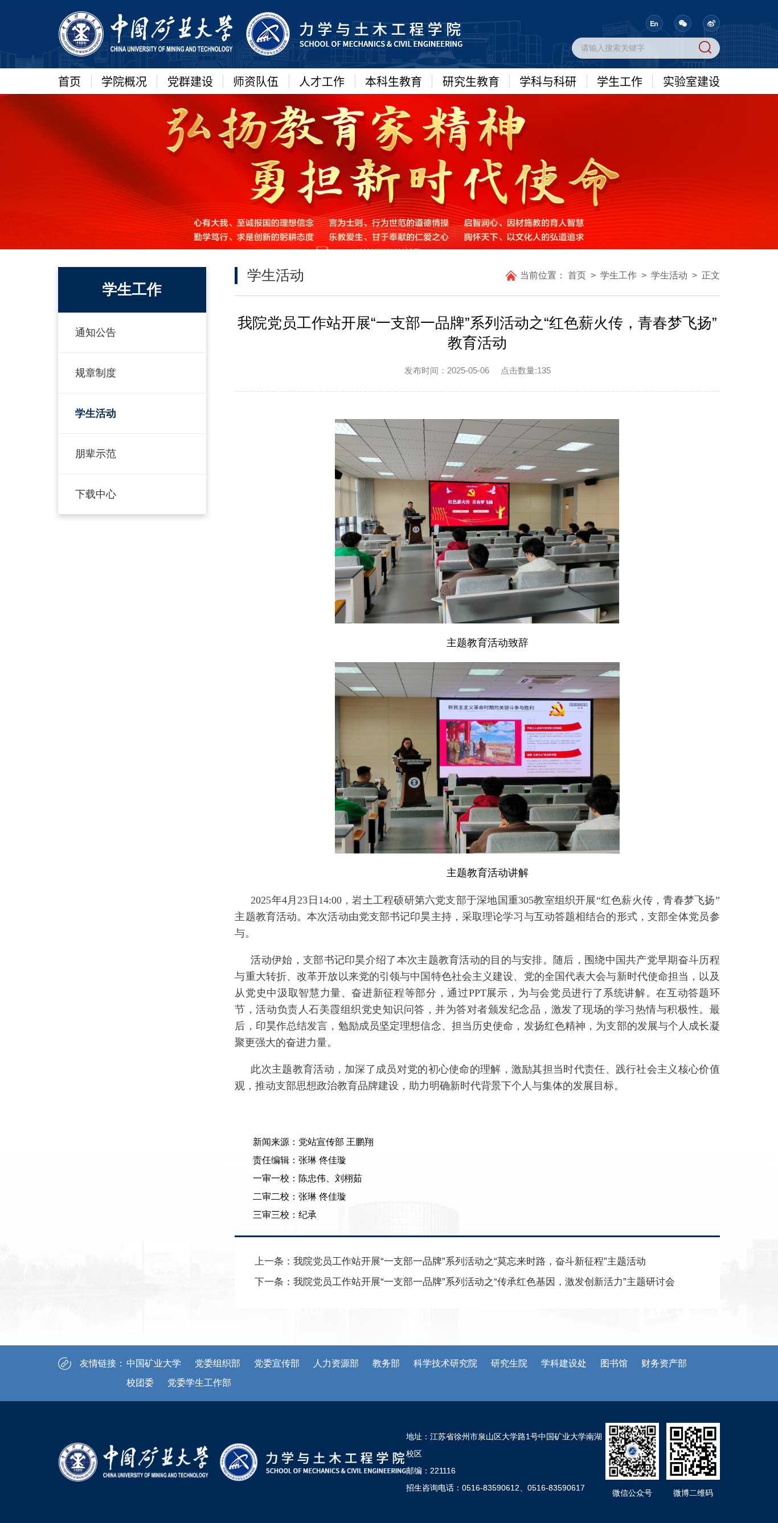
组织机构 (124, 222)
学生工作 (619, 81)
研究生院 (509, 1363)
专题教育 (190, 215)
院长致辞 (124, 117)
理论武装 (190, 194)
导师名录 (256, 180)
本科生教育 (393, 81)
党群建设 (190, 81)
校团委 (140, 1382)
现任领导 (124, 159)
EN (654, 23)
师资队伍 (256, 81)
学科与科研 (547, 81)
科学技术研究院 (445, 1363)
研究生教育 (471, 81)
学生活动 (619, 159)
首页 (69, 81)
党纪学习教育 (190, 173)
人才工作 (322, 81)
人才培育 (322, 138)
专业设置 (393, 138)
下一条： (465, 1281)
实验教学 (691, 159)
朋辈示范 (619, 180)
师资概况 (256, 117)
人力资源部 (336, 1363)
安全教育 (691, 201)
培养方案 (393, 159)
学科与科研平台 (548, 117)
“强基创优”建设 (190, 117)
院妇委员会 (190, 278)
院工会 (190, 257)
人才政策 (322, 159)
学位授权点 (471, 138)
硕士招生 (471, 180)
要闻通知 (691, 138)
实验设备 (691, 180)
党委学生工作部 (199, 1382)
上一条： (450, 1261)
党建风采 (190, 236)
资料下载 (691, 244)
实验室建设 (691, 81)
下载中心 (393, 222)
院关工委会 (190, 299)
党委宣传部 (277, 1363)
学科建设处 (564, 1363)
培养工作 (471, 201)
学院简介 (124, 138)
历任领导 (124, 201)
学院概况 (124, 81)
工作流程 (393, 201)
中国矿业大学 (153, 1363)
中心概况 (691, 117)
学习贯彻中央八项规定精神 (190, 145)
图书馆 (614, 1363)
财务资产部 (664, 1363)
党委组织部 (217, 1363)
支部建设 (691, 222)
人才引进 (322, 117)
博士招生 (471, 159)
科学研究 (548, 138)
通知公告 (393, 117)
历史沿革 (124, 180)
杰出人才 (256, 138)
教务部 (386, 1363)
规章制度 (393, 180)
